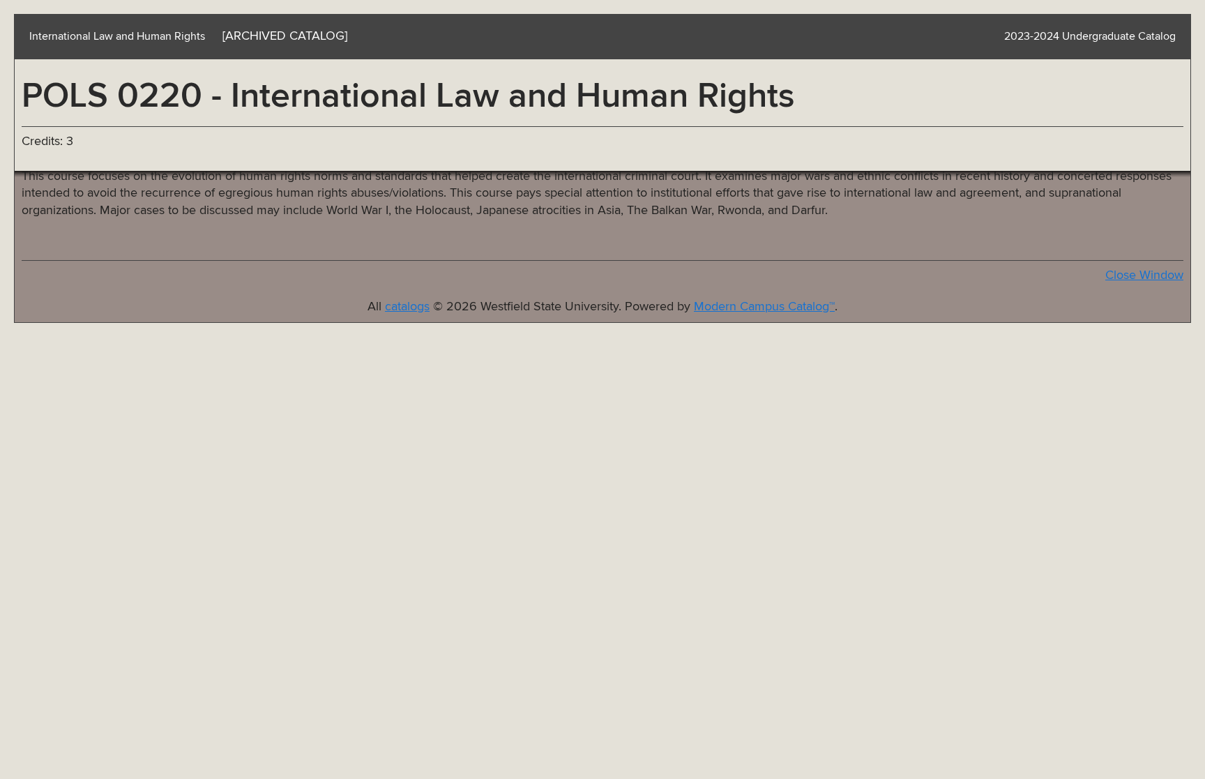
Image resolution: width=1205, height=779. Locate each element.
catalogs (407, 307)
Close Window (1144, 275)
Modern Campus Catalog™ (764, 307)
